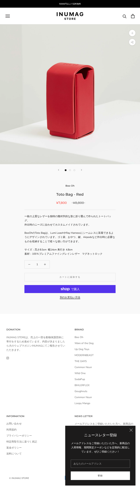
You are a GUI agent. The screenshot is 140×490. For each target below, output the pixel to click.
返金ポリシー (14, 447)
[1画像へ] (66, 170)
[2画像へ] (70, 170)
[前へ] (58, 170)
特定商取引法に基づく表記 (21, 441)
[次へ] (81, 170)
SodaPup (80, 379)
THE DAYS (81, 361)
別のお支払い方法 (70, 297)
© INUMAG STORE (19, 478)
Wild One (80, 373)
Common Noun (83, 367)
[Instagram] (7, 358)
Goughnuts (81, 391)
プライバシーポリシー (19, 435)
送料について (14, 453)
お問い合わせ (14, 423)
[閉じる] (131, 430)
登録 (100, 475)
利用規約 (11, 429)
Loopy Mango (82, 403)
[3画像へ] (74, 170)
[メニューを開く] (7, 16)
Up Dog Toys (82, 349)
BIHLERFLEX (82, 385)
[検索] (125, 16)
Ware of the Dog (84, 343)
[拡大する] (132, 33)
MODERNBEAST (84, 355)
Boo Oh (70, 185)
